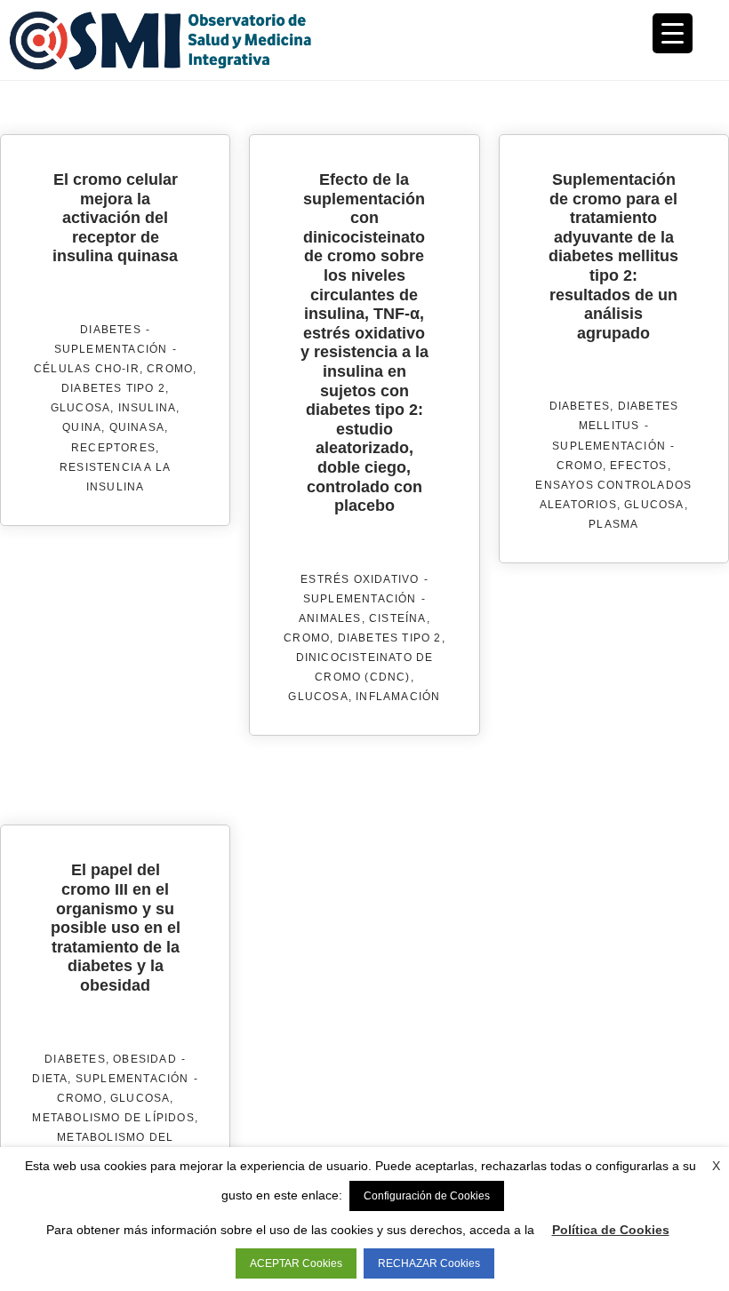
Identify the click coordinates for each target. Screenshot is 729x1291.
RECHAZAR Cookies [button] (429, 1263)
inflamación (398, 696)
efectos (638, 465)
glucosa (80, 408)
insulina (147, 408)
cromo (170, 369)
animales (330, 618)
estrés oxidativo (359, 579)
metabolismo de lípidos (113, 1118)
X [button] (716, 1166)
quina (81, 427)
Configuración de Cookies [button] (427, 1196)
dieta (50, 1078)
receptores (113, 448)
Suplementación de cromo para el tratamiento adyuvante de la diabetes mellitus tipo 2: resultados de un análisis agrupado (613, 256)
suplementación (111, 349)
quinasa (136, 427)
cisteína (398, 618)
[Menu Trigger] (673, 33)
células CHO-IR (87, 369)
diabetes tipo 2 (113, 388)
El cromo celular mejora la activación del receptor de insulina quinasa (115, 218)
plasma (613, 524)
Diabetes (110, 329)
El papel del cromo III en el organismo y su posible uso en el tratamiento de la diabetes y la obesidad (115, 927)
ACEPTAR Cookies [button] (296, 1263)
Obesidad (145, 1059)
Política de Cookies (610, 1230)
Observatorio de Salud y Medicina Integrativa (186, 40)
